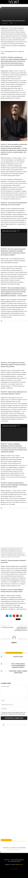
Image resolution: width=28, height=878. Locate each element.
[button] (26, 2)
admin (14, 642)
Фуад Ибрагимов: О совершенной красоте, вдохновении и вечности (20, 629)
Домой (2, 5)
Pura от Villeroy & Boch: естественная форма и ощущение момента (18, 665)
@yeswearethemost (14, 849)
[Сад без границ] (4, 658)
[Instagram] (16, 868)
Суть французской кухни (7, 627)
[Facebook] (12, 868)
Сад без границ (18, 656)
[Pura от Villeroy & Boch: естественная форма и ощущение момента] (4, 665)
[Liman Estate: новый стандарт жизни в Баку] (4, 672)
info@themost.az (19, 864)
